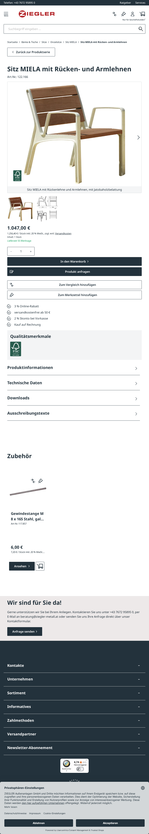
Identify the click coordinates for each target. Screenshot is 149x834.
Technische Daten (24, 382)
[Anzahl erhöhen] (31, 251)
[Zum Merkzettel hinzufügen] (40, 481)
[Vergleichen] (114, 14)
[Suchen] (140, 28)
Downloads (18, 397)
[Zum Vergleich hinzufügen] (33, 481)
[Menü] (6, 14)
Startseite (12, 42)
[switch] (80, 769)
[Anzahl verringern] (11, 251)
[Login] (132, 14)
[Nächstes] (138, 137)
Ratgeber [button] (125, 2)
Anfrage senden (23, 632)
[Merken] (123, 14)
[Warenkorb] (141, 14)
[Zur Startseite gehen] (37, 14)
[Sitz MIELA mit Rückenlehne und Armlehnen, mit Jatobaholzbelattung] (74, 134)
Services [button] (140, 2)
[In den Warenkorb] (40, 566)
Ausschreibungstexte (28, 413)
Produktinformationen (30, 367)
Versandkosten (63, 233)
